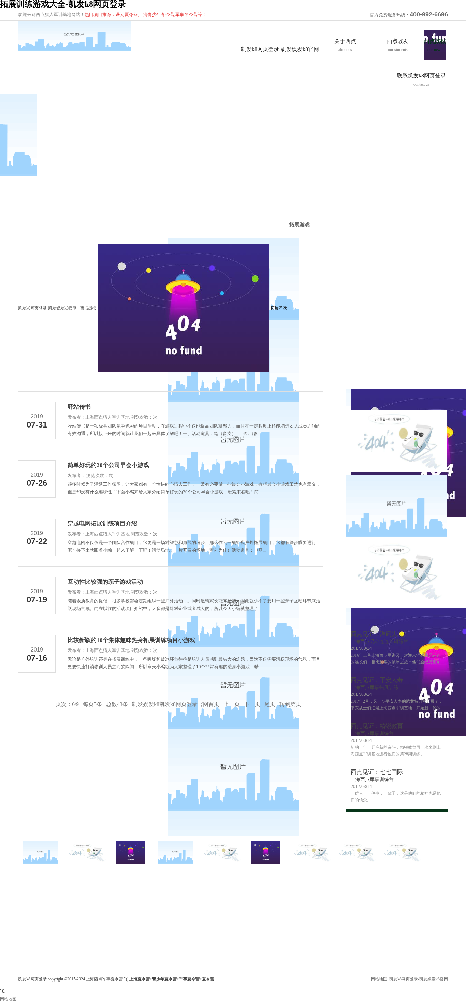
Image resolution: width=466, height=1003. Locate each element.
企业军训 (84, 906)
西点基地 (26, 930)
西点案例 (142, 906)
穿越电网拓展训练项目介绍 (102, 523)
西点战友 (143, 886)
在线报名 (258, 906)
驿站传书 (79, 407)
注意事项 (258, 922)
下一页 (252, 704)
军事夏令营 (86, 898)
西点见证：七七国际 (377, 772)
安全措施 (26, 939)
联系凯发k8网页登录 (271, 886)
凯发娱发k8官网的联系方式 (274, 898)
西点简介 (26, 898)
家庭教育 (84, 930)
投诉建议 (258, 914)
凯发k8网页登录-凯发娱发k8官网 (280, 49)
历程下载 (200, 922)
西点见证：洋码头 (374, 634)
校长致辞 (26, 914)
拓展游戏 (299, 224)
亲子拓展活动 (88, 922)
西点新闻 (200, 906)
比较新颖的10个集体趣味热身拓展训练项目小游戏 (131, 640)
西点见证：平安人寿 (377, 680)
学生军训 (84, 914)
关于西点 (27, 886)
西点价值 (26, 906)
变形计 (140, 898)
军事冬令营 (88, 886)
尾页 (269, 704)
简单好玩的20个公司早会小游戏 (108, 465)
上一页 (231, 704)
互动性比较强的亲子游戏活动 (105, 582)
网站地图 (379, 979)
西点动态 (200, 914)
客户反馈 (142, 914)
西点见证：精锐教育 (377, 726)
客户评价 (26, 947)
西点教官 (26, 922)
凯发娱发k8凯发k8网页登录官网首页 (175, 704)
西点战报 (88, 308)
